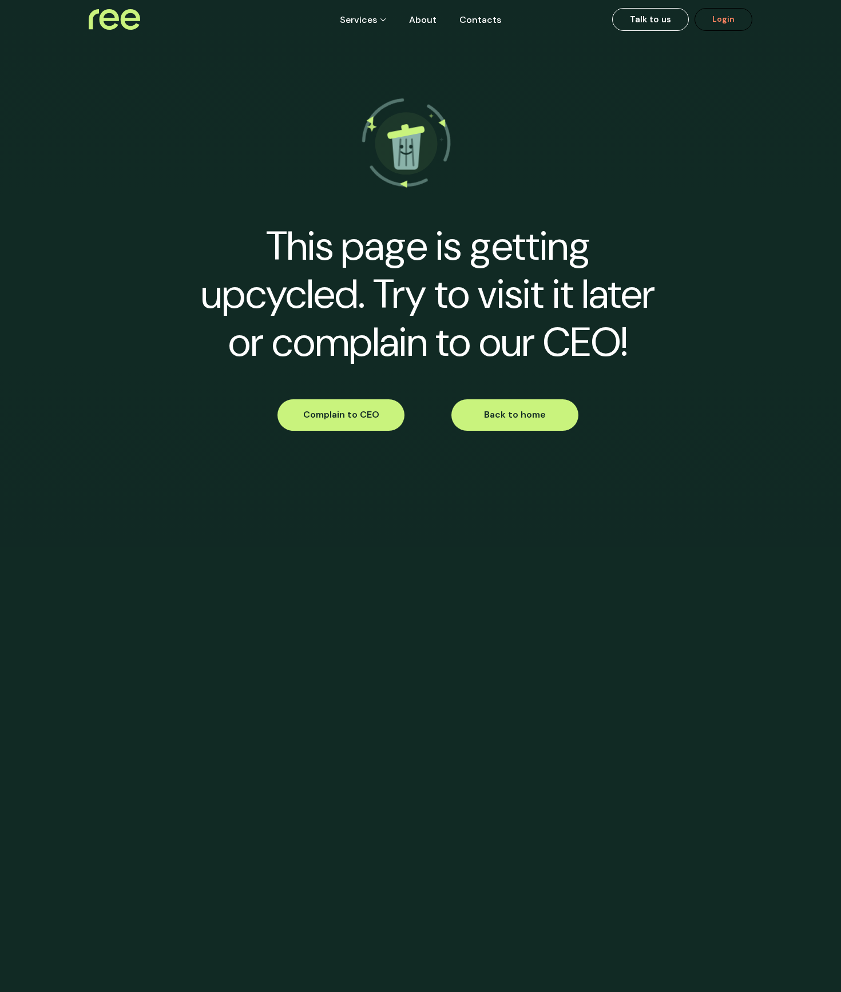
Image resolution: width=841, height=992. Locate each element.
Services (358, 20)
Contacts (480, 20)
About (423, 20)
